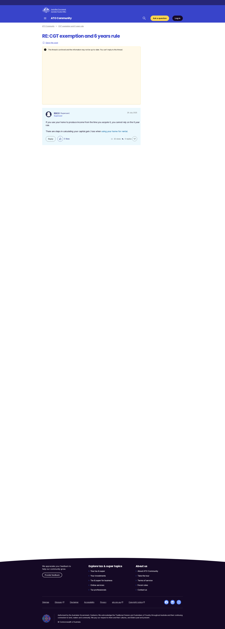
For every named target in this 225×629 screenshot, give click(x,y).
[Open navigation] (45, 18)
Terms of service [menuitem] (145, 580)
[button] (134, 138)
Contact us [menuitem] (142, 590)
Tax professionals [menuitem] (98, 590)
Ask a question (160, 18)
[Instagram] (179, 602)
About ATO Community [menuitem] (148, 571)
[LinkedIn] (172, 602)
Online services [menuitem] (97, 585)
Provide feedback (52, 575)
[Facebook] (166, 602)
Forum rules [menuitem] (143, 585)
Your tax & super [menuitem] (97, 571)
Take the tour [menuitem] (143, 576)
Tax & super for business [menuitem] (101, 580)
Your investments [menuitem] (98, 576)
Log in (177, 18)
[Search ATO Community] (144, 18)
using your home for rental (114, 131)
